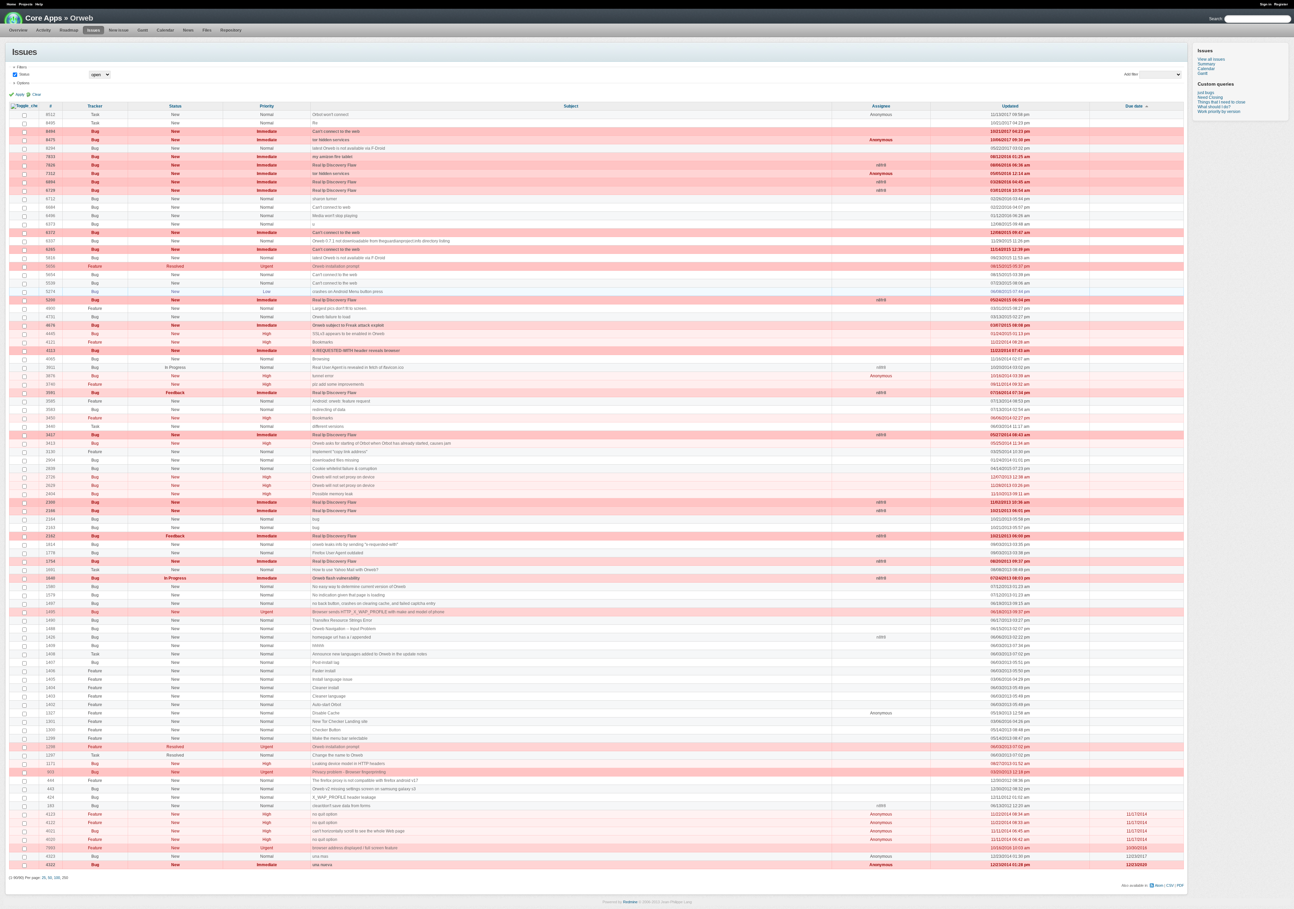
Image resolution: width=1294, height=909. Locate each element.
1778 (50, 553)
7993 (50, 848)
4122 (50, 822)
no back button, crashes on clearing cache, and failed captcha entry (373, 603)
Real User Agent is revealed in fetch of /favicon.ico (358, 367)
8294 (50, 148)
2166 (50, 510)
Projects (26, 4)
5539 (50, 283)
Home (11, 4)
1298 (50, 746)
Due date (1134, 106)
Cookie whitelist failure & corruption (344, 468)
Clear (36, 94)
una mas (320, 856)
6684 (50, 207)
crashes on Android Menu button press (347, 291)
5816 (50, 258)
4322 (50, 864)
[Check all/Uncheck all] (24, 106)
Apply (20, 94)
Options (23, 83)
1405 (50, 679)
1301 (50, 721)
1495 (50, 612)
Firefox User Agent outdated (337, 553)
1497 (50, 603)
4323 (50, 856)
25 (44, 878)
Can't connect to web (331, 207)
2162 (50, 536)
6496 (50, 215)
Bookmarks (322, 342)
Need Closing (1210, 97)
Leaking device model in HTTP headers (348, 763)
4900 (50, 308)
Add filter (1131, 74)
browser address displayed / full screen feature (355, 848)
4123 (50, 814)
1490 (50, 620)
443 (50, 789)
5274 (50, 291)
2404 (50, 494)
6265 (50, 249)
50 (50, 878)
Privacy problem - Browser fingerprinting (349, 772)
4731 (50, 317)
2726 (50, 477)
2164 (50, 519)
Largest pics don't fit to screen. (339, 308)
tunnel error (323, 376)
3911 (50, 367)
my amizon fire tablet (332, 156)
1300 (50, 730)
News (188, 30)
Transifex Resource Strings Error (342, 620)
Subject (571, 106)
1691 (50, 569)
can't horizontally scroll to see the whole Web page (358, 831)
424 (50, 797)
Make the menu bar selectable (340, 738)
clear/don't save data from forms (341, 805)
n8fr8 (881, 165)
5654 (50, 274)
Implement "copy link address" (339, 451)
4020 (50, 839)
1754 (50, 561)
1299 (50, 738)
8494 (50, 131)
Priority (267, 106)
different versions (328, 426)
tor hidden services (330, 140)
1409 (50, 645)
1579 (50, 595)
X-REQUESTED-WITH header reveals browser (356, 350)
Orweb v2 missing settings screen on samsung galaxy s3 (364, 789)
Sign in (1265, 4)
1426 (50, 637)
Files (207, 30)
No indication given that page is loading (348, 595)
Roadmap (69, 30)
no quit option (324, 814)
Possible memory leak (332, 494)
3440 (50, 426)
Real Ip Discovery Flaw (334, 165)
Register (1281, 4)
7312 (50, 173)
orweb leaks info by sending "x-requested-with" (355, 544)
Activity (43, 30)
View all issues (1211, 59)
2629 (50, 485)
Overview (18, 30)
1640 (50, 578)
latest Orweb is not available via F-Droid (348, 148)
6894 (50, 182)
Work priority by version (1219, 111)
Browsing (321, 359)
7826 (50, 165)
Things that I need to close (1221, 102)
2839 (50, 468)
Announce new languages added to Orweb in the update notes (369, 654)
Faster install (324, 671)
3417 (50, 435)
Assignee (881, 106)
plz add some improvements (338, 384)
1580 (50, 586)
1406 (50, 671)
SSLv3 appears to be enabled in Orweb (348, 333)
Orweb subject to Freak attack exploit (348, 325)
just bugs (1206, 92)
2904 (50, 460)
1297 (50, 755)
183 (50, 805)
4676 (50, 325)
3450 (50, 418)
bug (315, 519)
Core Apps (43, 18)
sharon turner (324, 199)
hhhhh (318, 645)
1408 (50, 654)
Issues (93, 30)
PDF (1180, 885)
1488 (50, 628)
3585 (50, 401)
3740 (50, 384)
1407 (50, 662)
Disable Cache (326, 713)
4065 (50, 359)
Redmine (630, 902)
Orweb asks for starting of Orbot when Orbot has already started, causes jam (381, 443)
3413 (50, 443)
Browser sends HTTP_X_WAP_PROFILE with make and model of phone (378, 612)
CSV (1170, 885)
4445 (50, 333)
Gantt (142, 30)
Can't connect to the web (336, 131)
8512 (50, 114)
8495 (50, 123)
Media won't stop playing (335, 215)
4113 (50, 350)
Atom (1159, 885)
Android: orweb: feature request (341, 401)
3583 (50, 409)
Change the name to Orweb (337, 755)
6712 (50, 199)
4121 (50, 342)
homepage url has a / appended (341, 637)
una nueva (322, 864)
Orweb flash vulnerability (336, 578)
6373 (50, 224)
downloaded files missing (335, 460)
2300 (50, 502)
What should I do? (1214, 107)
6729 (50, 190)
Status (24, 74)
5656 (50, 266)
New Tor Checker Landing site (340, 721)
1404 (50, 687)
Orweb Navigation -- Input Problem (344, 628)
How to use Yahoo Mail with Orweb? (345, 569)
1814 (50, 544)
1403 (50, 696)
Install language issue (332, 679)
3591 (50, 392)
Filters (22, 67)
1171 (50, 763)
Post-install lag (325, 662)
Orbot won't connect (330, 114)
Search (1215, 19)
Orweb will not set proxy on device (343, 477)
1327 (50, 713)
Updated (1010, 106)
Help (39, 4)
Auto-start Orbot (326, 704)
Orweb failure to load (331, 317)
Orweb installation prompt (335, 266)
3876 (50, 376)
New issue (119, 30)
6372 (50, 232)
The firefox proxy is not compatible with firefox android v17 (365, 780)
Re (315, 123)
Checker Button (326, 730)
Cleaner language (329, 696)
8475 (50, 140)
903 (50, 772)
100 (57, 878)
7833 (50, 156)
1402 (50, 704)
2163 (50, 527)
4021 (50, 831)
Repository (231, 30)
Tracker (95, 106)
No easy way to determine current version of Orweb (359, 586)
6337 (50, 241)
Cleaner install (325, 687)
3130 (50, 451)
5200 (50, 300)
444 (50, 780)
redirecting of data (328, 409)
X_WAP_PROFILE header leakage (344, 797)
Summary (1206, 64)
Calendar (165, 30)
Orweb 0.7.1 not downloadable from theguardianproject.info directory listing (381, 241)
